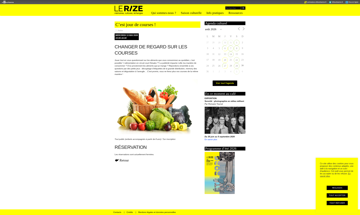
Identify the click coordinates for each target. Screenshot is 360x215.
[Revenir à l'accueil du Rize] (129, 10)
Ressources (236, 13)
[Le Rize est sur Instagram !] (296, 2)
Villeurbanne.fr (337, 2)
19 (219, 60)
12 (219, 54)
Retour (124, 160)
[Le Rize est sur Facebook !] (291, 2)
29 (219, 42)
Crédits (130, 212)
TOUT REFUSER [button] (337, 203)
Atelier (120, 30)
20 (225, 60)
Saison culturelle (191, 13)
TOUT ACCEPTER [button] (337, 195)
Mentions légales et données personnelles (157, 212)
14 (231, 54)
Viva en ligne (353, 2)
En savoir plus (211, 139)
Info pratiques (215, 13)
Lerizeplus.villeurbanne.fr (316, 2)
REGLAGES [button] (337, 188)
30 (225, 42)
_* (116, 30)
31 (231, 42)
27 (225, 66)
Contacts (117, 212)
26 (219, 66)
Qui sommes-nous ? (163, 13)
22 (237, 60)
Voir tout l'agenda (225, 83)
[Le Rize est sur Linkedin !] (301, 2)
